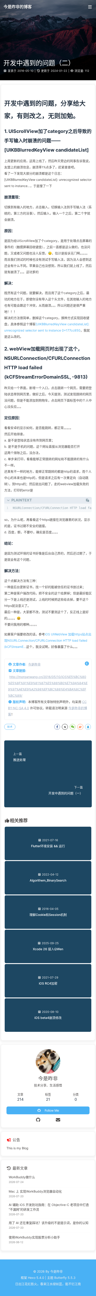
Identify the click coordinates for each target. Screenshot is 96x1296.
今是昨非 (34, 664)
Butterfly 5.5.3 (64, 1278)
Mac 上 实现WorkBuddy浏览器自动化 (35, 1191)
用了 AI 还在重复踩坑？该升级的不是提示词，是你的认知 (48, 1223)
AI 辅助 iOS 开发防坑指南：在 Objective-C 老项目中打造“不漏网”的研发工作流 (49, 1207)
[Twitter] (48, 1120)
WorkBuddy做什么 (22, 1177)
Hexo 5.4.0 (36, 1278)
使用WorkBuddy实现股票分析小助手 (34, 1237)
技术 (10, 726)
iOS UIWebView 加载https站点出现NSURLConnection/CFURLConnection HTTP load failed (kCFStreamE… (47, 640)
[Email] (58, 1120)
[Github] (38, 1120)
